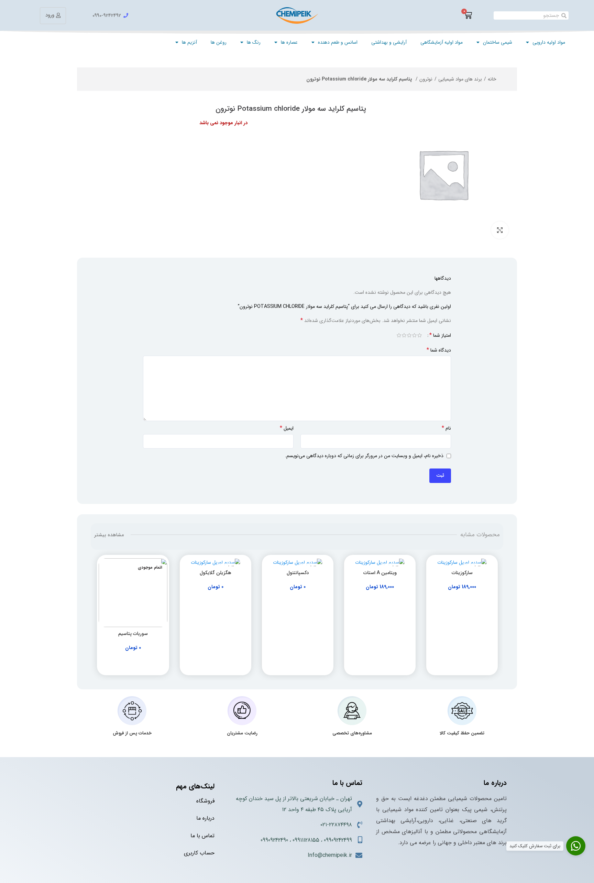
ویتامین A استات (380, 573)
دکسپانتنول (298, 573)
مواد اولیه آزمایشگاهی (441, 42)
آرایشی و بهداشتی (389, 42)
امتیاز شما (440, 335)
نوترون (425, 79)
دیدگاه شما (439, 350)
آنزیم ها (189, 42)
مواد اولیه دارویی (548, 42)
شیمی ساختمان (497, 42)
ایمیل (287, 428)
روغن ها (219, 42)
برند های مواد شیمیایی (460, 79)
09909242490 (274, 840)
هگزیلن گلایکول (215, 573)
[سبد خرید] (467, 15)
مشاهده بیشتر (109, 535)
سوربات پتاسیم (133, 633)
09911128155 (306, 840)
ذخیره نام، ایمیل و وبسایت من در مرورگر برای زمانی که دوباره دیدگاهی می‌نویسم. (364, 456)
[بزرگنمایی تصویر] (499, 230)
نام (446, 428)
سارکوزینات (462, 573)
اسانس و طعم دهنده (338, 42)
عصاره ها (289, 42)
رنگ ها (254, 42)
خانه (492, 79)
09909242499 (338, 840)
